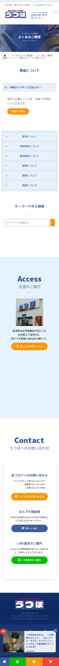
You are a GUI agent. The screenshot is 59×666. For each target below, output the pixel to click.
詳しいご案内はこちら (31, 346)
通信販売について (29, 156)
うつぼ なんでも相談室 (22, 55)
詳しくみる (31, 528)
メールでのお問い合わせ (31, 496)
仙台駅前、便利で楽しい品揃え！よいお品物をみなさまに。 (29, 5)
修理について (29, 165)
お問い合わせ (38, 18)
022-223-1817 (40, 15)
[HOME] (4, 55)
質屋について (8, 57)
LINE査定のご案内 (31, 560)
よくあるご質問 (44, 55)
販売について (29, 136)
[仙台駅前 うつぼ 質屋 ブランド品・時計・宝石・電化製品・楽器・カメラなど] (15, 17)
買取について (29, 175)
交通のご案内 (18, 111)
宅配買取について (29, 146)
